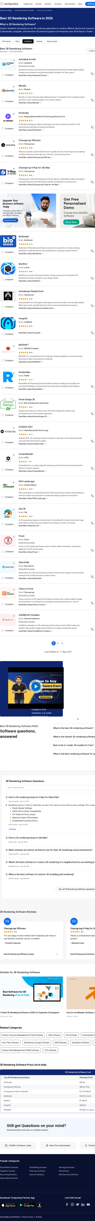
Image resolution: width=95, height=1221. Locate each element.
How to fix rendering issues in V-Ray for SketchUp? (34, 797)
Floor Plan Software (10, 1042)
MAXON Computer (31, 348)
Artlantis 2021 (26, 426)
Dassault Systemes (32, 618)
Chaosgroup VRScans (30, 140)
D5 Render (24, 113)
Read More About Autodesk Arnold (33, 75)
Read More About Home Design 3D (33, 416)
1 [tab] (78, 718)
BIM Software (61, 1042)
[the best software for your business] (9, 5)
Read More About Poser (28, 552)
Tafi (25, 512)
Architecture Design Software (36, 1042)
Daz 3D (22, 508)
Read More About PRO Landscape (32, 498)
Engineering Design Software (24, 10)
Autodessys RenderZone (31, 291)
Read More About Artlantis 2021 (32, 444)
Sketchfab (24, 562)
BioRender (24, 236)
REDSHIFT (24, 345)
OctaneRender (26, 454)
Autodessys (29, 294)
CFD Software (50, 1050)
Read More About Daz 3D (29, 526)
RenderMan (24, 372)
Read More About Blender (29, 103)
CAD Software (54, 1035)
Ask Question (70, 4)
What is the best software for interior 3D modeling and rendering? (41, 874)
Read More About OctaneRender (32, 471)
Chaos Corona (26, 588)
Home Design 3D (27, 399)
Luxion (27, 267)
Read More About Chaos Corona (32, 605)
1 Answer (12, 829)
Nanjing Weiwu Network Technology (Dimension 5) (44, 116)
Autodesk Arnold (27, 59)
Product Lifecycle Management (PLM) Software (22, 1035)
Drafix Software (30, 485)
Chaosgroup (29, 144)
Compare (58, 4)
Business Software (6, 10)
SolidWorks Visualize (29, 615)
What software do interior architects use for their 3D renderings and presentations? (51, 850)
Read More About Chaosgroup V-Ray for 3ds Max (39, 185)
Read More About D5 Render (30, 130)
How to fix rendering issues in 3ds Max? (28, 837)
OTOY (26, 457)
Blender (22, 85)
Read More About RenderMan (31, 389)
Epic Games (29, 566)
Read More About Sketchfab (30, 578)
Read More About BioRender (30, 254)
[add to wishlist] (13, 60)
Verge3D (23, 318)
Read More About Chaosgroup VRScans (35, 157)
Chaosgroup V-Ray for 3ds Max (34, 167)
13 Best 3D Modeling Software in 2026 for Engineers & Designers (29, 1012)
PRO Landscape (27, 481)
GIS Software (71, 1035)
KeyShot (23, 264)
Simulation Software (80, 1042)
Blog (80, 4)
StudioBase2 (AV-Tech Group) (36, 430)
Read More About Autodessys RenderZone (36, 308)
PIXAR (26, 375)
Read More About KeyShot (29, 281)
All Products (6, 41)
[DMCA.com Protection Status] (39, 1207)
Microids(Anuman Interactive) (36, 403)
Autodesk (28, 63)
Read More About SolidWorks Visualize (35, 631)
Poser (22, 536)
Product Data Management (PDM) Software (20, 1050)
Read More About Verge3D (29, 333)
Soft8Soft (28, 322)
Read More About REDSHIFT (30, 362)
